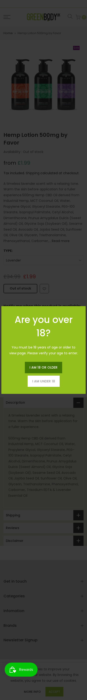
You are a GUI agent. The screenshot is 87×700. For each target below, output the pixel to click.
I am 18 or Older (43, 367)
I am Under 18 (43, 381)
